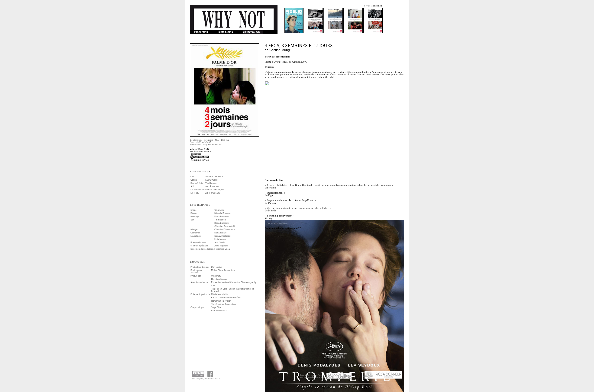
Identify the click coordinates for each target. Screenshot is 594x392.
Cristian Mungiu (280, 50)
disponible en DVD (200, 149)
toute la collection (374, 6)
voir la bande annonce (201, 151)
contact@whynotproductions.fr (206, 378)
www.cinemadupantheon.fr (312, 377)
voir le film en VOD (200, 160)
